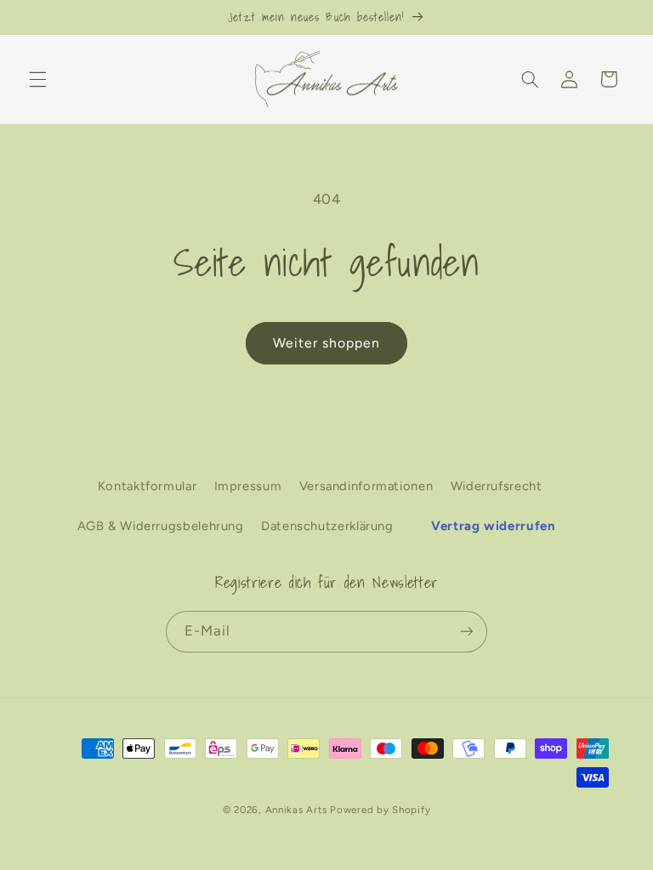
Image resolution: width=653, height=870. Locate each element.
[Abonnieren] (466, 631)
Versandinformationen (366, 486)
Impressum (248, 486)
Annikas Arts (296, 810)
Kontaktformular (147, 486)
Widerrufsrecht (496, 486)
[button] (37, 79)
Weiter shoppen (327, 343)
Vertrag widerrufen (493, 526)
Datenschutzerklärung (327, 526)
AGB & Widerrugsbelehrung (160, 526)
